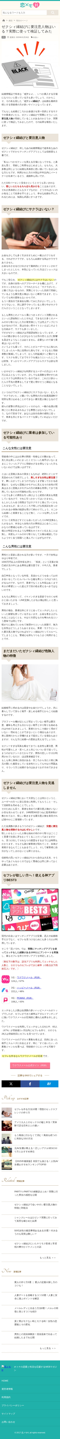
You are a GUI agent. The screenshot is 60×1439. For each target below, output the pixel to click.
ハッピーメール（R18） (29, 987)
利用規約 (6, 1397)
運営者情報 (7, 1389)
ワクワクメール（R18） (29, 977)
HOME (5, 1380)
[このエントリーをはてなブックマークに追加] (49, 1083)
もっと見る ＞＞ (48, 1257)
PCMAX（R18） (25, 998)
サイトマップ (8, 1413)
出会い (35, 37)
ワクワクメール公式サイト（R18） (30, 1065)
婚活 (10, 20)
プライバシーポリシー (13, 1405)
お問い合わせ (8, 1422)
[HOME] (4, 20)
